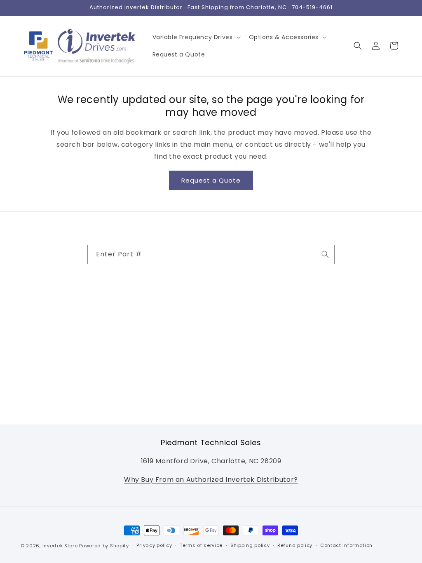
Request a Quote (211, 180)
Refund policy (294, 545)
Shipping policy (250, 545)
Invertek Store (60, 545)
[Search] (325, 254)
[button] (196, 37)
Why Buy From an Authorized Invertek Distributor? (211, 479)
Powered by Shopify (104, 545)
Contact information (346, 545)
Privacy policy (154, 545)
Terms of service (201, 545)
